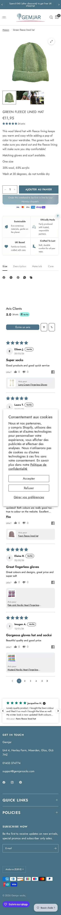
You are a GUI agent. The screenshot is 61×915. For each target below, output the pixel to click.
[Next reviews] (58, 711)
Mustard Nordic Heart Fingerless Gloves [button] (23, 669)
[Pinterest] (19, 277)
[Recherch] (51, 17)
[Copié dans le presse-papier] (32, 277)
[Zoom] (51, 41)
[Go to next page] (47, 681)
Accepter (29, 478)
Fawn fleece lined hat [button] (28, 535)
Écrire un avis (22, 327)
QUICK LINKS (15, 800)
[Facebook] (5, 277)
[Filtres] (44, 327)
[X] (12, 277)
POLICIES (12, 812)
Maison (6, 29)
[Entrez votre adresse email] (55, 848)
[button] (10, 123)
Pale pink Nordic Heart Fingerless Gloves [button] (23, 605)
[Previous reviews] (3, 711)
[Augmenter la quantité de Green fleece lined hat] (14, 189)
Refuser (29, 488)
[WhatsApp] (25, 277)
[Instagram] (14, 782)
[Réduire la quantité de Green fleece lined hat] (5, 189)
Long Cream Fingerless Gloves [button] (32, 384)
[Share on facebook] (53, 372)
